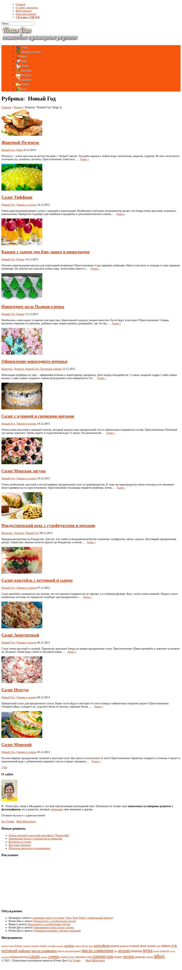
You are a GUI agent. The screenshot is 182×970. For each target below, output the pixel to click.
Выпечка (26, 70)
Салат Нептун (15, 689)
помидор (164, 950)
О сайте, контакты (27, 7)
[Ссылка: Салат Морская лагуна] (21, 463)
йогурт (85, 946)
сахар (34, 956)
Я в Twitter (7, 821)
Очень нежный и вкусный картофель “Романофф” (39, 835)
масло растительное (69, 950)
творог (118, 956)
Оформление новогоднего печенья (34, 361)
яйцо (159, 956)
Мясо (24, 56)
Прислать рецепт (26, 14)
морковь (136, 951)
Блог (23, 88)
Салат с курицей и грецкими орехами (37, 416)
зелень (69, 945)
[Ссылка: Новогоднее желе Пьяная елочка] (21, 298)
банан (11, 946)
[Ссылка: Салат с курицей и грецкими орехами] (21, 408)
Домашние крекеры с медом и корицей (57, 930)
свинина (44, 957)
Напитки (26, 79)
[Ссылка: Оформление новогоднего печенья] (21, 353)
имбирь (78, 946)
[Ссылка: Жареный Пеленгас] (21, 134)
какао (91, 946)
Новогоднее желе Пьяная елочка (32, 306)
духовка (51, 946)
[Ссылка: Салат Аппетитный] (21, 627)
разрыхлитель (19, 956)
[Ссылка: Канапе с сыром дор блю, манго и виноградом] (21, 244)
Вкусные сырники (20, 845)
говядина (35, 946)
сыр (109, 956)
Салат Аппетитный (20, 635)
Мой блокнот (24, 10)
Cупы (24, 47)
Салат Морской (16, 744)
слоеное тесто (67, 957)
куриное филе (137, 945)
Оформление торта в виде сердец (53, 927)
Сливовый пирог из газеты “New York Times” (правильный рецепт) (72, 917)
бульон (18, 945)
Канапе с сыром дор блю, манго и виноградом (45, 251)
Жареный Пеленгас (20, 142)
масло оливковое (44, 951)
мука (147, 950)
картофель (102, 945)
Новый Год (8, 149)
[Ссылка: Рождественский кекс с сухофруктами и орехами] (21, 518)
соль (89, 956)
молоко (124, 950)
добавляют (56, 809)
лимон (165, 945)
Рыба (24, 61)
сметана (80, 956)
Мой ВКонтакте (26, 821)
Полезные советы (51, 368)
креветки (124, 945)
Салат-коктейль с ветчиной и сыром (37, 580)
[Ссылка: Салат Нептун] (21, 682)
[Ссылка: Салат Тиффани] (21, 189)
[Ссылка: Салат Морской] (21, 736)
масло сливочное (97, 950)
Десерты (26, 75)
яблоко (150, 957)
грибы (43, 945)
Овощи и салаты (31, 51)
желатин (59, 946)
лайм (158, 946)
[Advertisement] (23, 882)
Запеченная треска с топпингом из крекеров (35, 838)
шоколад (140, 956)
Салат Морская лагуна (23, 470)
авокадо (4, 946)
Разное (25, 84)
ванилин (26, 946)
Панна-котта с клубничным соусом (54, 921)
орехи (156, 951)
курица (151, 945)
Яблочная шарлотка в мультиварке (29, 848)
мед (115, 951)
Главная (20, 4)
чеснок (128, 956)
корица (115, 945)
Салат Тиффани (16, 197)
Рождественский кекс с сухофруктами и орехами (48, 525)
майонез (24, 951)
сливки (53, 956)
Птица (25, 65)
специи (99, 956)
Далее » (84, 159)
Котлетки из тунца (20, 841)
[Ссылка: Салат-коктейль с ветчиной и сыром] (21, 572)
